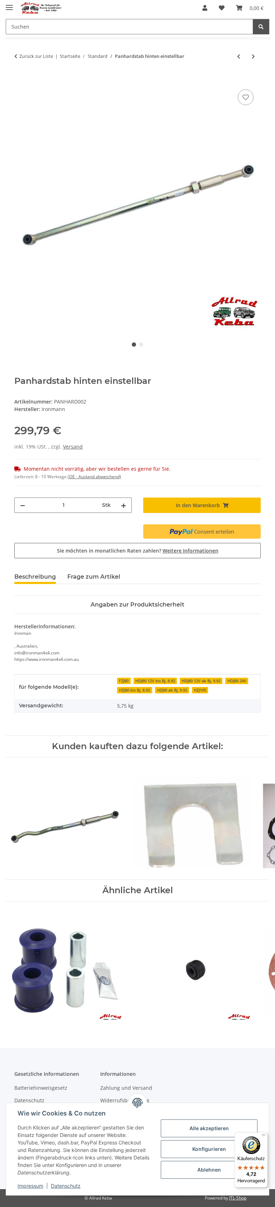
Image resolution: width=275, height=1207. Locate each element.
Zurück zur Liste (36, 56)
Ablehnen (209, 1170)
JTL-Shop (237, 1198)
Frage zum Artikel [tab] (93, 576)
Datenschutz (66, 1186)
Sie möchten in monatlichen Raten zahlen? (137, 550)
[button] (205, 8)
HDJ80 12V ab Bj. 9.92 (201, 680)
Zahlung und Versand (126, 1087)
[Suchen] (261, 26)
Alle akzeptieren (209, 1128)
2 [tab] (141, 344)
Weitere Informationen (190, 550)
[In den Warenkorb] (20, 80)
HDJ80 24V (236, 680)
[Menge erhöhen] (123, 505)
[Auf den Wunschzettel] (246, 97)
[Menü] (263, 1136)
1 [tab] (134, 344)
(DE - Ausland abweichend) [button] (94, 477)
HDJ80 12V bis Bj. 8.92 (155, 680)
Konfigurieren (209, 1149)
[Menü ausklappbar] (9, 4)
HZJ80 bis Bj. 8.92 (134, 690)
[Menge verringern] (22, 505)
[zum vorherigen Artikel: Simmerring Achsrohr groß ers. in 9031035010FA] (238, 56)
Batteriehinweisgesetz (40, 1087)
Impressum (30, 1186)
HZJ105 (200, 690)
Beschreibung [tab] (35, 576)
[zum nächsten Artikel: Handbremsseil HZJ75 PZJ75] (253, 56)
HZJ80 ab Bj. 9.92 (172, 690)
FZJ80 (124, 680)
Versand (73, 446)
